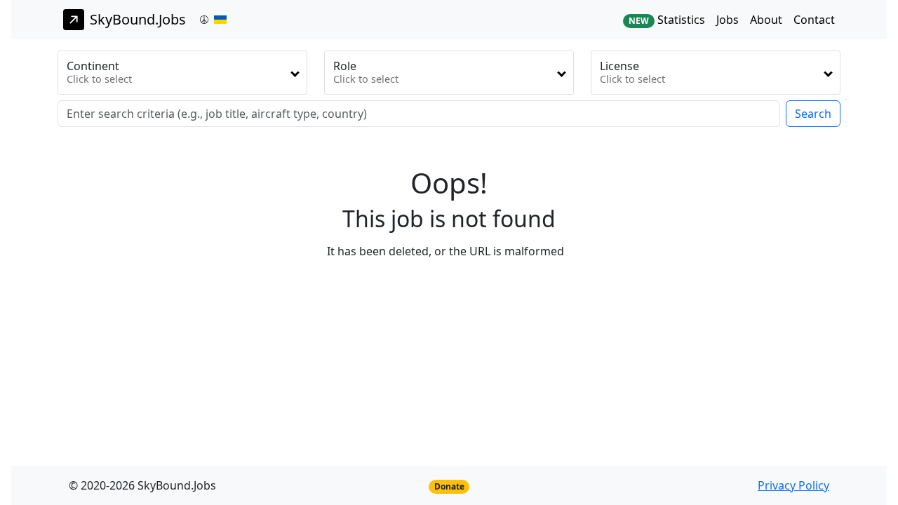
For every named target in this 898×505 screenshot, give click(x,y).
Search (813, 113)
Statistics (667, 19)
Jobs (727, 19)
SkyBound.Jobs (138, 19)
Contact (814, 19)
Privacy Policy (793, 485)
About (766, 19)
